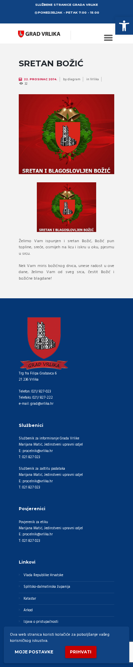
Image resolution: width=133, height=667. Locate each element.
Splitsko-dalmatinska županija (47, 587)
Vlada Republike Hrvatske (43, 575)
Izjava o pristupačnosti (41, 622)
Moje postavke (34, 651)
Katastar (30, 599)
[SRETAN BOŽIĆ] (66, 134)
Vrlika (94, 79)
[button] (124, 26)
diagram (74, 79)
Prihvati (80, 651)
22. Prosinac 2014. (40, 79)
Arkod (28, 610)
